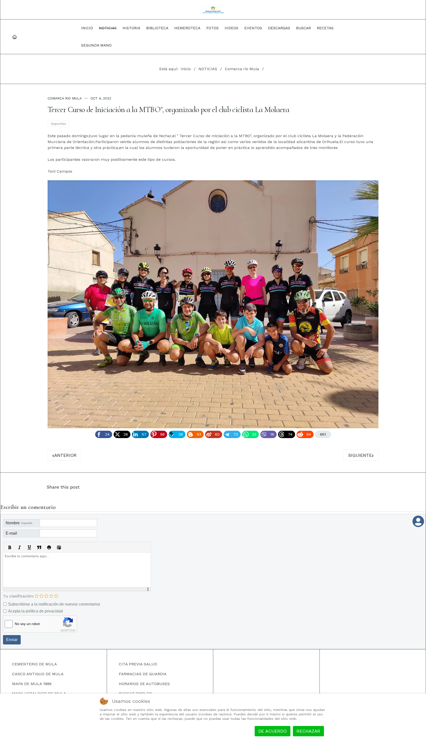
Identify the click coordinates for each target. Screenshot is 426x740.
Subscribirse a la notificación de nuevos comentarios (54, 604)
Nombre (19, 523)
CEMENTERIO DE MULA (34, 664)
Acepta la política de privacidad (35, 611)
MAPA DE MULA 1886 (32, 683)
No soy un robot (27, 624)
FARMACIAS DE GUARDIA (143, 674)
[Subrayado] (29, 547)
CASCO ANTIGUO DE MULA (38, 674)
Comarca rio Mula (65, 98)
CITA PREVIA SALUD (138, 664)
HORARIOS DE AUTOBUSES (144, 683)
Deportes (58, 124)
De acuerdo (272, 731)
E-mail (11, 533)
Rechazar (308, 731)
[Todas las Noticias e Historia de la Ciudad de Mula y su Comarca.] (213, 9)
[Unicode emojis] (59, 547)
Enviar (12, 640)
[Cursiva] (19, 547)
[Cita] (39, 547)
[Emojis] (49, 547)
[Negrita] (10, 547)
